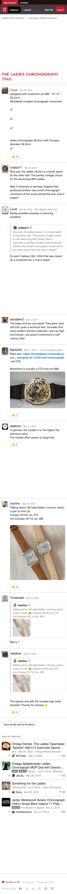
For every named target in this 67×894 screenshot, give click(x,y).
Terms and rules (45, 882)
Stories (24, 3)
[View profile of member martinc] (5, 506)
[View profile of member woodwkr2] (5, 322)
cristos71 (16, 167)
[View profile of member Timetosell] (5, 600)
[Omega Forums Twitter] (27, 888)
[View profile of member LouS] (5, 212)
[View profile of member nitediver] (5, 656)
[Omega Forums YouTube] (21, 888)
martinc (15, 503)
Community (10, 3)
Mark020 (16, 349)
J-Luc (13, 89)
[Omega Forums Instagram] (40, 888)
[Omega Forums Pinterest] (52, 888)
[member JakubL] (6, 766)
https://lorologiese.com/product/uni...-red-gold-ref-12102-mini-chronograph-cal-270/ (37, 357)
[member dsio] (6, 746)
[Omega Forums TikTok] (34, 888)
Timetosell (17, 597)
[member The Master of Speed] (6, 802)
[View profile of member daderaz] (5, 429)
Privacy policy (9, 888)
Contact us (28, 882)
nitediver (15, 653)
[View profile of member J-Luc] (5, 93)
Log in (60, 9)
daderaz (15, 426)
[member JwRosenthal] (6, 785)
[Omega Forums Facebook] (46, 888)
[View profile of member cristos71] (5, 170)
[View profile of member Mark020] (5, 352)
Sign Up (49, 9)
